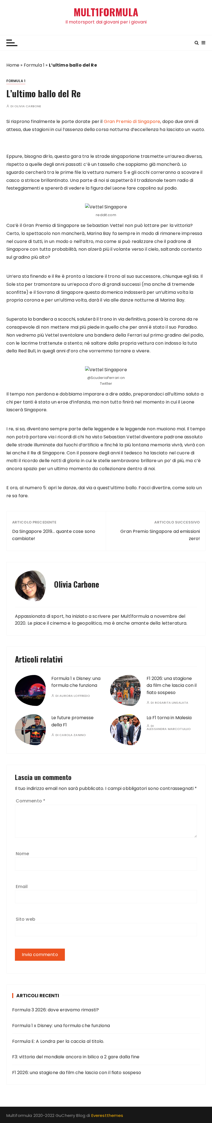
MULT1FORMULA (106, 12)
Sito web (25, 919)
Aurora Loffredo (74, 695)
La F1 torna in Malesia (169, 717)
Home (13, 65)
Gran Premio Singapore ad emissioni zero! (160, 535)
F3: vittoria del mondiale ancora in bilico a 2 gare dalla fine (75, 1057)
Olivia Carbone (27, 106)
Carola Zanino (72, 735)
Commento (31, 801)
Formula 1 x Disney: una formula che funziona (61, 1025)
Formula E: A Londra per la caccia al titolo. (58, 1041)
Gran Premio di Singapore (132, 121)
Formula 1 (34, 65)
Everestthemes (107, 1115)
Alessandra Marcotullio (169, 729)
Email (22, 886)
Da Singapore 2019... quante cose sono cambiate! (54, 535)
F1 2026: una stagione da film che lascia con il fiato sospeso (172, 685)
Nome (22, 853)
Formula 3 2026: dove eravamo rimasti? (55, 1010)
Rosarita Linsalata (172, 702)
